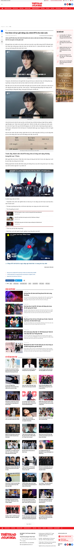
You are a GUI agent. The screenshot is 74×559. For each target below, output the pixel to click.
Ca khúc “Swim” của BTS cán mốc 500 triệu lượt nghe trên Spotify (12, 516)
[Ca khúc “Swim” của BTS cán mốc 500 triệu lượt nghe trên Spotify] (12, 509)
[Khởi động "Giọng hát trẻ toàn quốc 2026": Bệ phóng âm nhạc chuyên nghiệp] (12, 493)
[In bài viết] (2, 37)
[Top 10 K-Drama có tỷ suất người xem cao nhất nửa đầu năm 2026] (12, 412)
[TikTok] (72, 0)
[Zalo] (72, 4)
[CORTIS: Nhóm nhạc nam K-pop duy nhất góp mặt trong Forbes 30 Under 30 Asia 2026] (29, 477)
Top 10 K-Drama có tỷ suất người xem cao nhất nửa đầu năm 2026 (12, 418)
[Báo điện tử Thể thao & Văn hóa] (37, 4)
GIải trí (52, 8)
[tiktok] (70, 4)
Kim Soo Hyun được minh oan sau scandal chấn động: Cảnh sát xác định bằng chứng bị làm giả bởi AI (29, 517)
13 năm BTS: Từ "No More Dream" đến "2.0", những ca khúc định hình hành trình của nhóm (12, 452)
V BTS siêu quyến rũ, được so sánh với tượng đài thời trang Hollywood (28, 212)
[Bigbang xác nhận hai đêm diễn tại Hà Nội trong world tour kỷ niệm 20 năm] (12, 461)
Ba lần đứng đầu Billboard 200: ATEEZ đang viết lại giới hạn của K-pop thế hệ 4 (45, 387)
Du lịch (47, 8)
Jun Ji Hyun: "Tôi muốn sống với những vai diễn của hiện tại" (45, 484)
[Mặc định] (2, 42)
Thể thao (21, 8)
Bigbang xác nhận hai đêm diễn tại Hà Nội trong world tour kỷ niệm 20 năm (12, 468)
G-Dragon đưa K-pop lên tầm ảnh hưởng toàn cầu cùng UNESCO (29, 369)
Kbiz (10, 26)
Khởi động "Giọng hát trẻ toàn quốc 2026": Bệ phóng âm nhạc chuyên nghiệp (12, 501)
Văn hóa (43, 8)
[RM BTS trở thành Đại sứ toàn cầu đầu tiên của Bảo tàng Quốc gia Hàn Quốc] (12, 428)
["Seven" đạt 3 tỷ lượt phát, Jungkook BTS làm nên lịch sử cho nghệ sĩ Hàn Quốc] (29, 412)
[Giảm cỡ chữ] (2, 44)
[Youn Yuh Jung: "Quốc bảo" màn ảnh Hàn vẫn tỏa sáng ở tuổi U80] (29, 379)
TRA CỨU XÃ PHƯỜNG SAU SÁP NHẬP (56, 0)
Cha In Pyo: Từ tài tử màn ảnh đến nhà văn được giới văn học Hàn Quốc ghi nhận (12, 485)
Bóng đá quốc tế (35, 8)
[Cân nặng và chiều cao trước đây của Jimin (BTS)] (29, 143)
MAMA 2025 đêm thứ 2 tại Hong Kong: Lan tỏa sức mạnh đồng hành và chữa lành (65, 49)
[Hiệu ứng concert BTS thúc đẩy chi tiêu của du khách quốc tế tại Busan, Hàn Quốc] (46, 428)
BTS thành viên (23, 283)
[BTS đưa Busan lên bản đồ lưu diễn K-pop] (29, 444)
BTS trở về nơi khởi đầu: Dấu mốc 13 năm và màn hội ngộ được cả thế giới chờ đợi (46, 468)
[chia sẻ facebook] (2, 34)
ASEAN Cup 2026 (8, 8)
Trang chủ (3, 26)
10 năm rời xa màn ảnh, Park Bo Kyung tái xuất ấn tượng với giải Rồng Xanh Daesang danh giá (12, 370)
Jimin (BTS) (35, 283)
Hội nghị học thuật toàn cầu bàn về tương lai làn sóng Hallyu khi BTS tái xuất (12, 403)
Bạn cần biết (65, 8)
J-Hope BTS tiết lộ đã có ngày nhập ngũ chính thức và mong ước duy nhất (27, 263)
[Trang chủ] (2, 8)
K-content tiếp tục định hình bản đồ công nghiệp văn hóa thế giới (46, 369)
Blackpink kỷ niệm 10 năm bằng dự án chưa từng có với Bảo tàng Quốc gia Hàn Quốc (38, 345)
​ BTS (11, 283)
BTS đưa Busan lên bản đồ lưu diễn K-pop (28, 451)
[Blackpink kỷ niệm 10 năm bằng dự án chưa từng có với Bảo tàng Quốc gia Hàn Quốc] (14, 347)
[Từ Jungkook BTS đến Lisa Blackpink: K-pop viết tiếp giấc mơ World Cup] (46, 444)
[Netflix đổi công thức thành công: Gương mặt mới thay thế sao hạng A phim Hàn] (46, 395)
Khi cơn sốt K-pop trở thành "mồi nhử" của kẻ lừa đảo (46, 418)
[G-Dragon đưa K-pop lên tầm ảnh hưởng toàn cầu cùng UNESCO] (29, 363)
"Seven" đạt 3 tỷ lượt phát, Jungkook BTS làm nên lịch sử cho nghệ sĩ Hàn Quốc (28, 419)
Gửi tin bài (65, 0)
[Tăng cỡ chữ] (2, 39)
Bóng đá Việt (27, 8)
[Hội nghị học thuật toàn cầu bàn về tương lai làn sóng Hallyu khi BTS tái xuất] (12, 395)
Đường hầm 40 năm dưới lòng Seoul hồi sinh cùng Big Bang (38, 294)
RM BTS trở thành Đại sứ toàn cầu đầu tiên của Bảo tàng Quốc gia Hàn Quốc (12, 436)
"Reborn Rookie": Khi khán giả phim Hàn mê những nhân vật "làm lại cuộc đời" (28, 468)
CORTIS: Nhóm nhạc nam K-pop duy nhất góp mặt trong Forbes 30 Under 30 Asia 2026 (29, 485)
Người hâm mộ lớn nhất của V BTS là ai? (14, 276)
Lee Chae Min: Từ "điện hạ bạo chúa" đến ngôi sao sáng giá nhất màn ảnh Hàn (66, 36)
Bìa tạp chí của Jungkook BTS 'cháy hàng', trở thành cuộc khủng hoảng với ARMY (21, 272)
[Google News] (46, 36)
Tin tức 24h (15, 8)
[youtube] (68, 4)
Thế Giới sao (58, 8)
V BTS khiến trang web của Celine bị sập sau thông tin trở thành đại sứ (28, 222)
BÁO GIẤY (47, 0)
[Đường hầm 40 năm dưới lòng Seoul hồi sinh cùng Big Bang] (14, 296)
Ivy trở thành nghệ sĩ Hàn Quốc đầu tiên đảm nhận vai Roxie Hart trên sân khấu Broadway (29, 403)
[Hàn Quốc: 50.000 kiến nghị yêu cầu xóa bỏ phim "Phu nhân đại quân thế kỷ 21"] (46, 493)
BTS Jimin (42, 283)
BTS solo (47, 283)
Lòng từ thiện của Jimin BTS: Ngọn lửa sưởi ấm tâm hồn (66, 43)
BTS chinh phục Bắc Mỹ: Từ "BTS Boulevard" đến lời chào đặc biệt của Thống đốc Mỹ (38, 332)
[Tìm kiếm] (2, 4)
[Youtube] (70, 0)
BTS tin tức (16, 283)
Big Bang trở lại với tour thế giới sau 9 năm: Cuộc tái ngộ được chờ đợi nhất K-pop (38, 319)
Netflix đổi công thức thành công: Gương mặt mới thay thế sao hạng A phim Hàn (46, 403)
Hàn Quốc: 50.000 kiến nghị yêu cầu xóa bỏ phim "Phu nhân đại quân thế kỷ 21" (45, 501)
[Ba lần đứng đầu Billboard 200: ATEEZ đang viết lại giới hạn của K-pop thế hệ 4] (46, 379)
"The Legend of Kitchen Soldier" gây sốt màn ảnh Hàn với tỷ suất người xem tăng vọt (45, 517)
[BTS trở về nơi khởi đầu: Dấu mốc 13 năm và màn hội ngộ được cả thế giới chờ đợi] (46, 461)
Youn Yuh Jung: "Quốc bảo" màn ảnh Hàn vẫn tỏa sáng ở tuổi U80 (29, 386)
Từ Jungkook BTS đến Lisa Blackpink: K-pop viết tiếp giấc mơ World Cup (46, 452)
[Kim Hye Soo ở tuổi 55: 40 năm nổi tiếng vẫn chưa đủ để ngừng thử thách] (14, 309)
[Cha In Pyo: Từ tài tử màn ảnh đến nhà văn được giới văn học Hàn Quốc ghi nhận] (12, 477)
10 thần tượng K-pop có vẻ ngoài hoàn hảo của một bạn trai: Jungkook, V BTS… (21, 274)
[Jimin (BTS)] (29, 63)
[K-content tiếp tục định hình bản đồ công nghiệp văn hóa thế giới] (46, 363)
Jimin (30, 283)
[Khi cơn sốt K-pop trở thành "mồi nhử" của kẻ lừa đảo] (46, 412)
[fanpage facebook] (65, 4)
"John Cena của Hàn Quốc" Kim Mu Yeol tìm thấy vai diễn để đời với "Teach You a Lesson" (28, 436)
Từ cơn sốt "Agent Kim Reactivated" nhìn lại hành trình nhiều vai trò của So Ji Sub (12, 387)
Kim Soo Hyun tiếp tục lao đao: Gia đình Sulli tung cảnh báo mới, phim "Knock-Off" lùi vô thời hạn (29, 501)
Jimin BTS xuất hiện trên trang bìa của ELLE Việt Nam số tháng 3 (26, 217)
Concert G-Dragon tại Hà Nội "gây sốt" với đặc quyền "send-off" (66, 56)
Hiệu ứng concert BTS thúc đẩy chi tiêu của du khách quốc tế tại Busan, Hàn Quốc (46, 436)
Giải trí (7, 26)
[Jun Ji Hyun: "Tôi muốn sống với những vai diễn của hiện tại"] (46, 477)
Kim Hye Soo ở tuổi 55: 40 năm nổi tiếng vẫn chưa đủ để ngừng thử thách (38, 307)
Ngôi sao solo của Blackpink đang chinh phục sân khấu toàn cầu (66, 62)
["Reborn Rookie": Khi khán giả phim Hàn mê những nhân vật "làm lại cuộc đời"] (29, 461)
